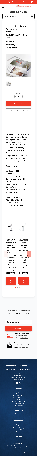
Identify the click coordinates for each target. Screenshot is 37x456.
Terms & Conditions (18, 396)
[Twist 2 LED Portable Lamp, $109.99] (24, 227)
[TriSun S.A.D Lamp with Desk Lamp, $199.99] (11, 227)
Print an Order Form (18, 400)
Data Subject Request (18, 401)
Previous (6, 254)
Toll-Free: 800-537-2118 (18, 440)
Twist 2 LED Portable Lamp (23, 245)
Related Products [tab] (18, 217)
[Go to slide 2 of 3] (17, 287)
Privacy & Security (18, 398)
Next (29, 254)
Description (19, 127)
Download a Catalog (18, 430)
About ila (18, 432)
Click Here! (24, 338)
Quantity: (18, 93)
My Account (18, 424)
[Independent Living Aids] (23, 7)
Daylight (8, 32)
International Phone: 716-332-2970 (18, 442)
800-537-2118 (18, 12)
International (18, 416)
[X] (22, 119)
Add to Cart (11, 280)
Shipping (18, 392)
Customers (18, 414)
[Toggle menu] (3, 6)
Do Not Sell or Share (18, 403)
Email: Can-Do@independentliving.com (18, 446)
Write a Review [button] (12, 29)
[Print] (18, 119)
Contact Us (18, 448)
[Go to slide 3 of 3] (19, 287)
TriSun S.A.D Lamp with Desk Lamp (11, 245)
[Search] (32, 16)
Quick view (10, 234)
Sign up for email (18, 426)
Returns (18, 394)
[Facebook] (15, 119)
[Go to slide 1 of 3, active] (15, 287)
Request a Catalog (18, 428)
